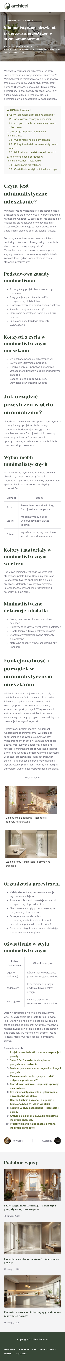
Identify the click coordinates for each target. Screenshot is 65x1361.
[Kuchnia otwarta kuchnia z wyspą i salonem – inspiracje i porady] (32, 1291)
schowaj (25, 110)
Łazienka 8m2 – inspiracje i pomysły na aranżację (27, 863)
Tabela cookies (48, 1349)
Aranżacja (31, 21)
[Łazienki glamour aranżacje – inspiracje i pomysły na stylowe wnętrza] (32, 1185)
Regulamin (9, 1349)
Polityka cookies (27, 1349)
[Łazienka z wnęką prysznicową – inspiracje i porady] (32, 1238)
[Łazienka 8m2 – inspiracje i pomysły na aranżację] (31, 843)
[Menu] (59, 6)
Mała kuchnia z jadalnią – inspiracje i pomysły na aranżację (26, 819)
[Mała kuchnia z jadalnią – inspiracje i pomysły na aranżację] (31, 799)
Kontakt (8, 1354)
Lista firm (21, 1354)
